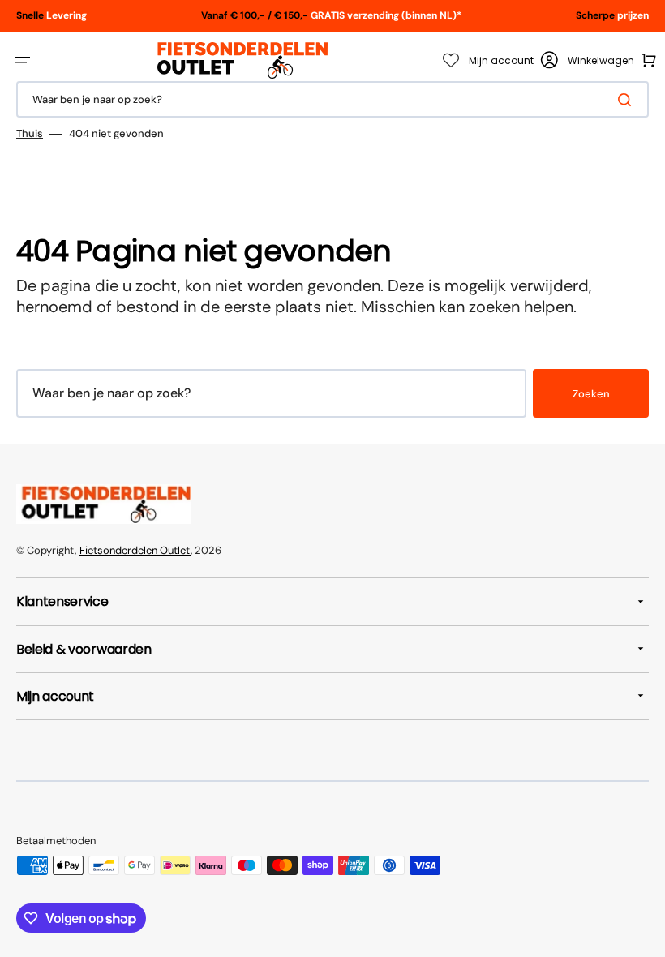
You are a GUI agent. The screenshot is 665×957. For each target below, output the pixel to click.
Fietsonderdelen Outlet (135, 550)
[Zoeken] (628, 100)
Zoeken (591, 394)
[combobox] (332, 99)
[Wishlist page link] (451, 60)
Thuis (29, 133)
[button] (23, 60)
